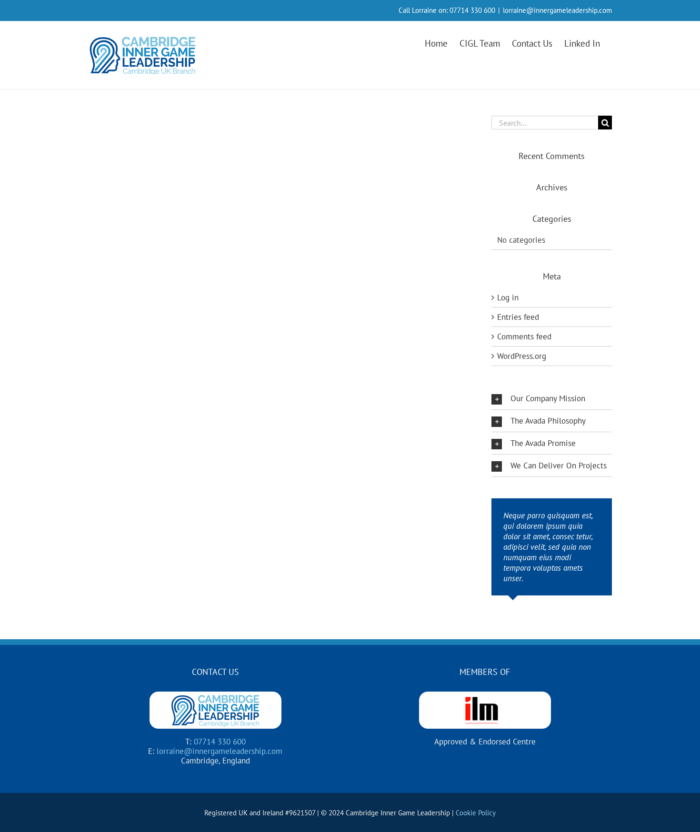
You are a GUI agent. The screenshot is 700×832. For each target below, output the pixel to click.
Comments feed (524, 336)
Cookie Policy (476, 812)
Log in (508, 297)
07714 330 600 (472, 10)
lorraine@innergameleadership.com (557, 10)
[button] (551, 398)
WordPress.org (521, 356)
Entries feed (518, 317)
